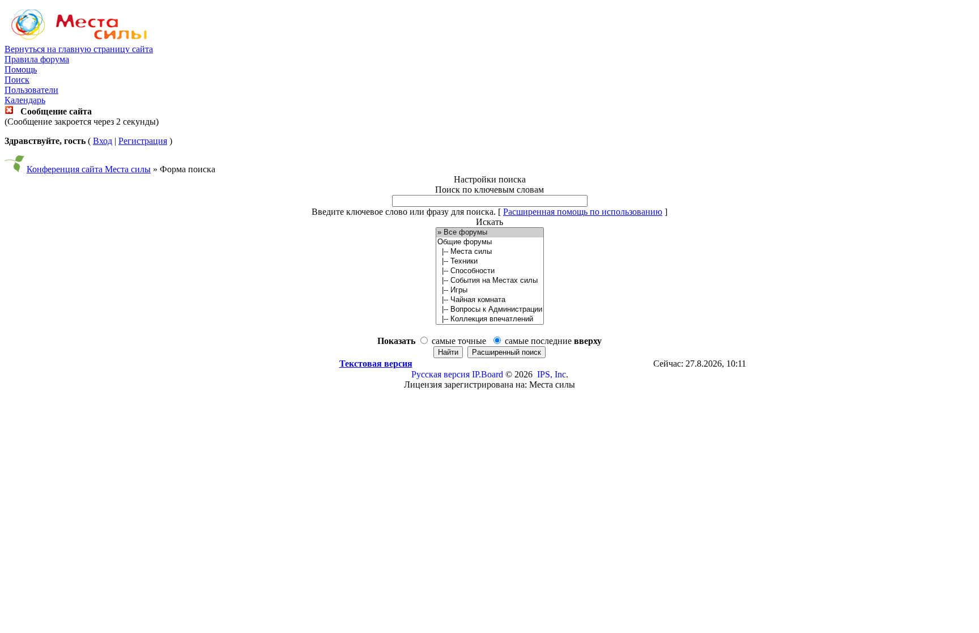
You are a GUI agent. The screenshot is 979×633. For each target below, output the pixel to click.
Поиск (17, 79)
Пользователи (31, 90)
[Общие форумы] (489, 242)
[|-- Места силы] (489, 252)
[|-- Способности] (489, 271)
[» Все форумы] (489, 232)
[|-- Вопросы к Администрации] (489, 310)
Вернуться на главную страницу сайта (79, 49)
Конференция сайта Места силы (89, 169)
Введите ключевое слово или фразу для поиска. (404, 211)
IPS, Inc (551, 374)
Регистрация (142, 141)
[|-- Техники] (489, 261)
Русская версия (440, 374)
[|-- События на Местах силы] (489, 281)
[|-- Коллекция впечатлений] (489, 319)
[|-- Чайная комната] (489, 300)
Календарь (25, 100)
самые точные (459, 341)
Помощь (21, 69)
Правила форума (37, 59)
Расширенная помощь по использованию (582, 211)
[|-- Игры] (489, 290)
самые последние (553, 341)
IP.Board (487, 374)
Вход (102, 141)
